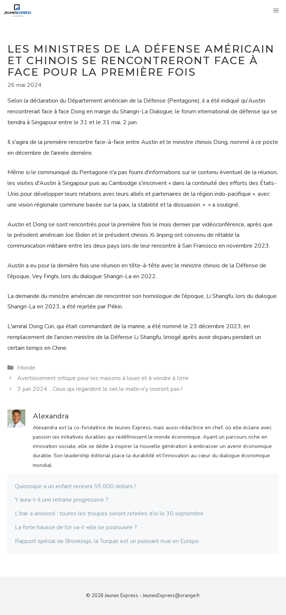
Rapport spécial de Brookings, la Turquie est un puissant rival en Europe (107, 541)
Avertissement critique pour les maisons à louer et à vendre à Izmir (103, 378)
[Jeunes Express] (17, 10)
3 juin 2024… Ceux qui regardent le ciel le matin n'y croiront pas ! (99, 389)
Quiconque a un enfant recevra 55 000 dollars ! (75, 486)
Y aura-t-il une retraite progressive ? (61, 500)
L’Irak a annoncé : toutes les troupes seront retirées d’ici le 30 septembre (109, 513)
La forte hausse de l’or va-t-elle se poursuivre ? (76, 527)
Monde (26, 368)
